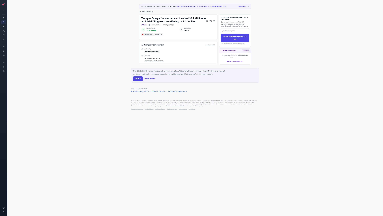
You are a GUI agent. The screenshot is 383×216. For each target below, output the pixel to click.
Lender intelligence (160, 109)
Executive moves (183, 109)
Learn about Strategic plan (235, 61)
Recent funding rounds (137, 109)
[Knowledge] (3, 208)
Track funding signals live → (177, 91)
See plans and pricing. (218, 6)
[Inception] (3, 31)
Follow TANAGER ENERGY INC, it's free (235, 38)
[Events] (3, 22)
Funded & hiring (149, 109)
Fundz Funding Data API (178, 105)
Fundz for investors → (159, 91)
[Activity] (3, 55)
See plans (138, 79)
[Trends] (3, 67)
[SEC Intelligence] (3, 35)
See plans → (242, 6)
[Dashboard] (3, 18)
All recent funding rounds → (140, 91)
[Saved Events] (3, 51)
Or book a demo (149, 79)
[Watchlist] (3, 47)
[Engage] (3, 62)
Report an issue (211, 45)
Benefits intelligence (172, 109)
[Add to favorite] (207, 21)
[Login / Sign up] (3, 212)
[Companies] (3, 26)
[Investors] (3, 40)
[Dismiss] (248, 6)
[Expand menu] (3, 10)
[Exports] (3, 71)
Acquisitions (192, 109)
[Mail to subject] (210, 21)
